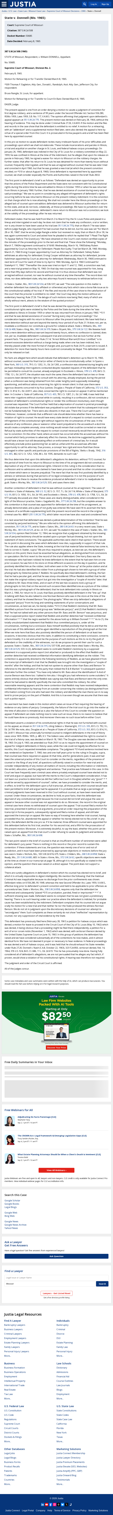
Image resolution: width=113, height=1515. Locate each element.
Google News (11, 1221)
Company (40, 1510)
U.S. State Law (65, 1406)
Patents (8, 1470)
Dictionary (62, 1367)
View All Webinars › (56, 1170)
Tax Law (8, 1394)
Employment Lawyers (15, 1338)
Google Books (12, 1203)
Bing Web (10, 1215)
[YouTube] (46, 1504)
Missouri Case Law (37, 11)
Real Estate (10, 1389)
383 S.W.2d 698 (34, 835)
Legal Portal (28, 1510)
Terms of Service (62, 1510)
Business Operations (15, 1372)
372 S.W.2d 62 (67, 857)
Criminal (61, 1329)
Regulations (10, 1419)
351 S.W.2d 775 (31, 119)
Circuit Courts (11, 1428)
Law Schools (64, 1363)
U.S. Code (9, 1414)
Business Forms (12, 1462)
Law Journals (63, 1385)
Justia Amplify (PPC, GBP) (69, 1470)
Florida (60, 1428)
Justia (4, 11)
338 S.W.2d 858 (52, 889)
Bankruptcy (62, 1324)
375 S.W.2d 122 (80, 329)
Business (9, 1363)
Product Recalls (12, 1466)
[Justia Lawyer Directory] (70, 1504)
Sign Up (105, 4)
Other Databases (14, 1449)
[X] (66, 1504)
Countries (9, 1479)
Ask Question (56, 1256)
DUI (58, 1338)
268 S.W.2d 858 (89, 854)
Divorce (60, 1333)
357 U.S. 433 (50, 394)
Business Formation (14, 1367)
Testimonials (63, 1479)
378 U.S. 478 (90, 371)
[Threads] (58, 1504)
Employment (10, 1376)
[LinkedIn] (42, 1504)
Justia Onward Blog (66, 1475)
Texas (60, 1437)
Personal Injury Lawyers (16, 1351)
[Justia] (23, 4)
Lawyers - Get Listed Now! (56, 1293)
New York (62, 1432)
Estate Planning (65, 1342)
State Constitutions (66, 1410)
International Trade (14, 1385)
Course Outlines (65, 1380)
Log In (94, 4)
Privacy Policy (79, 1510)
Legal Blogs (11, 1207)
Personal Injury (64, 1351)
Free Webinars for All (19, 1110)
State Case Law (64, 1419)
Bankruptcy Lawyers (14, 1324)
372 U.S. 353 (101, 387)
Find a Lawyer (14, 1271)
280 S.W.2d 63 (67, 526)
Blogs (59, 1389)
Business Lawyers (13, 1329)
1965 (83, 11)
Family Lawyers (12, 1347)
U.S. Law (12, 11)
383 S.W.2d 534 (35, 284)
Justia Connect (12, 1510)
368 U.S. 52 (40, 491)
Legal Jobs (9, 1453)
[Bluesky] (62, 1504)
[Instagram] (54, 1504)
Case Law (22, 11)
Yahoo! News (11, 1228)
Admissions (62, 1372)
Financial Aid (63, 1376)
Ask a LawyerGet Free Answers (16, 1243)
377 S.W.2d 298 (68, 501)
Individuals (63, 1320)
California (62, 1423)
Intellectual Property (14, 1380)
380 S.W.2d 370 (42, 329)
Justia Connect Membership (71, 1453)
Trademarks (10, 1475)
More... (7, 1355)
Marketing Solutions (69, 1449)
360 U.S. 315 (22, 364)
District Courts (11, 1432)
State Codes (63, 1414)
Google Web (11, 1212)
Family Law (62, 1347)
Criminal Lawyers (13, 1333)
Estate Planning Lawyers (16, 1342)
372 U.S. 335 (84, 726)
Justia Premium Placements (71, 1462)
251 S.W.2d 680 (24, 857)
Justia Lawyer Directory (68, 1457)
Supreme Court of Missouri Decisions (63, 11)
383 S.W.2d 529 (39, 482)
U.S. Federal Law (14, 1406)
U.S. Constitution (12, 1410)
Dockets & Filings (13, 1437)
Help (49, 1510)
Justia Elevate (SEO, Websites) (72, 1466)
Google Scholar (12, 1200)
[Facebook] (50, 1504)
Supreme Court (12, 1423)
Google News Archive (15, 1224)
